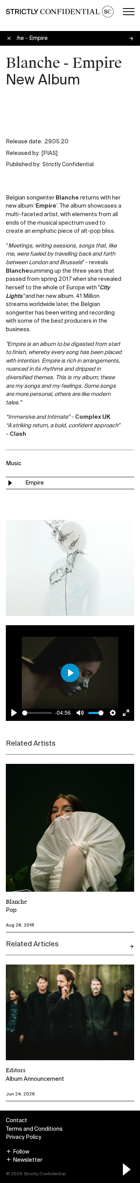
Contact (16, 1120)
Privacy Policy (23, 1136)
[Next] (131, 946)
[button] (17, 1151)
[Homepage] (60, 11)
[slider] (37, 713)
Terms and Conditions (34, 1128)
